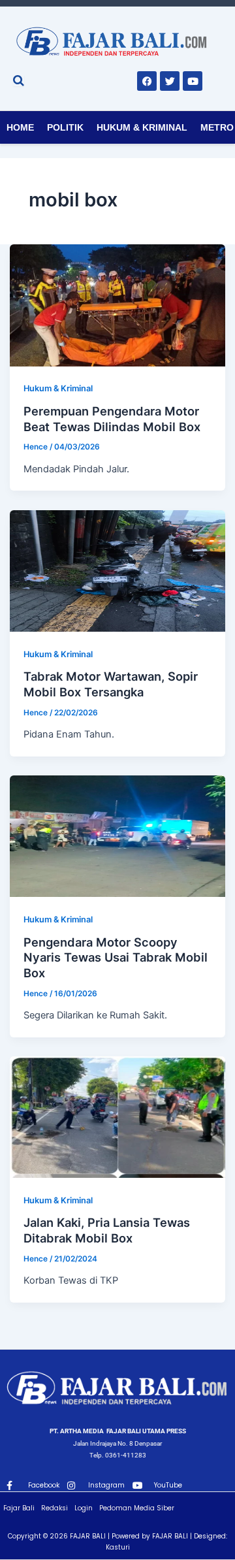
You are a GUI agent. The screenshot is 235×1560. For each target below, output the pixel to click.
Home (20, 127)
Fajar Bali (19, 1508)
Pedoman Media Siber (136, 1508)
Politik (65, 127)
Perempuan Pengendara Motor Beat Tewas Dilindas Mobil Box (112, 419)
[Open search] (18, 80)
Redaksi (54, 1508)
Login (83, 1508)
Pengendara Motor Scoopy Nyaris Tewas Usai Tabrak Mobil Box (116, 957)
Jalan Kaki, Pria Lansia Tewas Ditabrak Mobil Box (107, 1230)
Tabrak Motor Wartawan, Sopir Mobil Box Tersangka (111, 684)
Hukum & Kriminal (142, 127)
